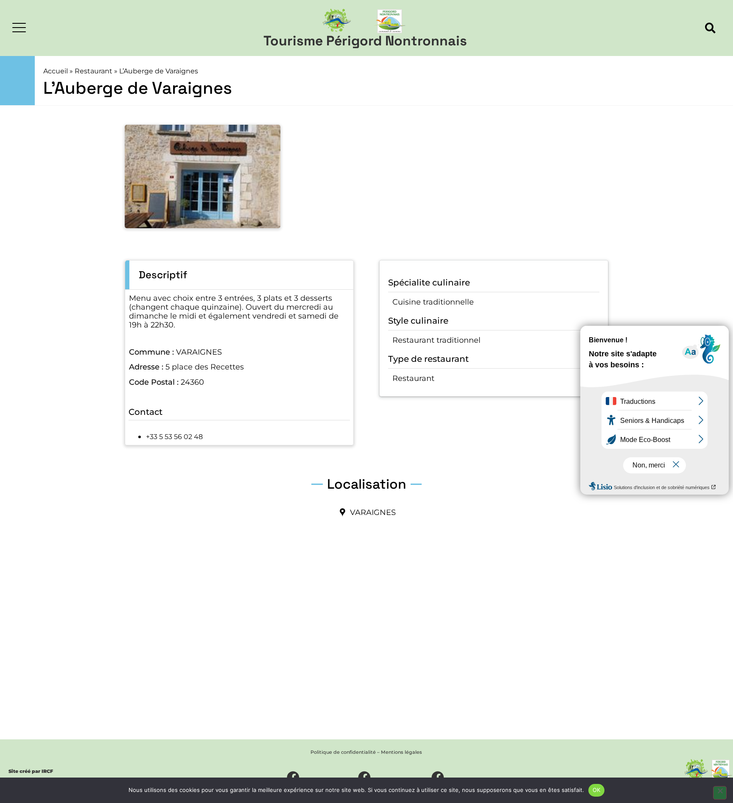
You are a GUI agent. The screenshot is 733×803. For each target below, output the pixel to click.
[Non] (720, 793)
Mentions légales (401, 752)
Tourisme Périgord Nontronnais (365, 40)
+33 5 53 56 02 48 (174, 437)
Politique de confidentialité (343, 752)
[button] (710, 28)
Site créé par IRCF (30, 771)
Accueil (55, 71)
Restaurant (93, 71)
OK (597, 789)
